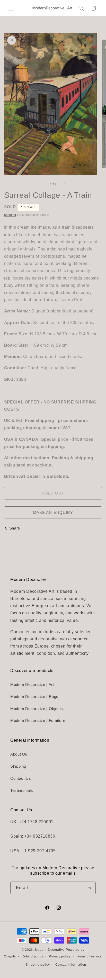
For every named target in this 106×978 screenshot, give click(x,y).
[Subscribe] (89, 888)
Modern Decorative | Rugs (34, 697)
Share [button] (14, 528)
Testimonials (21, 790)
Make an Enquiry (53, 512)
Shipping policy (37, 964)
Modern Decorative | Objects (36, 709)
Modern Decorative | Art (32, 685)
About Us (18, 754)
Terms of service (89, 956)
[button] (11, 8)
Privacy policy (60, 956)
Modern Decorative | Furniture (37, 721)
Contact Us (20, 778)
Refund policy (32, 956)
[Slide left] (41, 184)
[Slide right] (64, 184)
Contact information (70, 964)
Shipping (10, 214)
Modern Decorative (50, 949)
